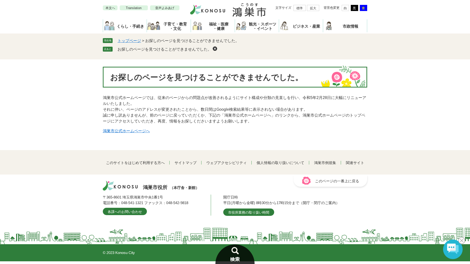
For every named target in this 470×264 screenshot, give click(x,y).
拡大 (313, 8)
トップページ (129, 41)
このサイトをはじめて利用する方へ (135, 163)
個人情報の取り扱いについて (280, 163)
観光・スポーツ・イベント (262, 26)
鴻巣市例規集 (325, 163)
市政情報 (350, 26)
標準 (299, 8)
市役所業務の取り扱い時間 (248, 212)
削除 (215, 48)
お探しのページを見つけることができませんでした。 (165, 49)
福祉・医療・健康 (219, 26)
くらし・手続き (130, 26)
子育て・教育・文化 (175, 26)
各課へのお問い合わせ (125, 212)
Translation (133, 8)
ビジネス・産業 (306, 26)
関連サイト (355, 163)
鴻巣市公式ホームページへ (126, 131)
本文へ (110, 8)
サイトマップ (186, 163)
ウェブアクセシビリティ (226, 163)
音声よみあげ (164, 8)
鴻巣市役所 (171, 187)
